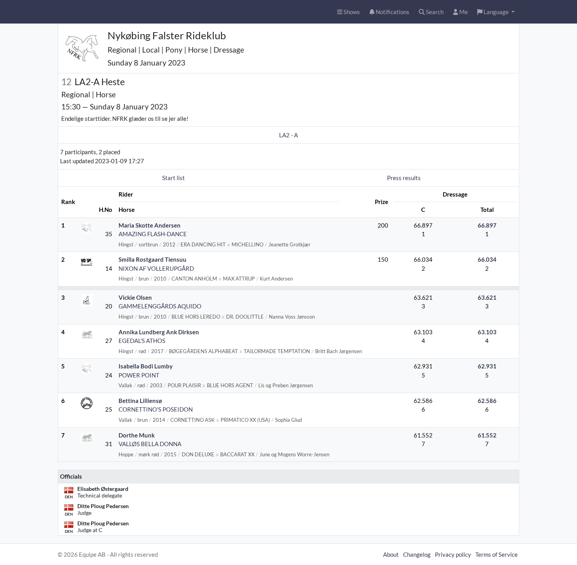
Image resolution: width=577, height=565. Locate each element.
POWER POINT (139, 375)
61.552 (487, 435)
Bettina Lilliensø (140, 400)
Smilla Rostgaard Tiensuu (152, 259)
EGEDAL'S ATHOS (142, 340)
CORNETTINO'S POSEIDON (156, 409)
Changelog (417, 554)
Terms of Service (496, 554)
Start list (173, 177)
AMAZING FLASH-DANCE (153, 233)
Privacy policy (453, 554)
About (391, 554)
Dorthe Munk (137, 435)
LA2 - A (288, 135)
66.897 (487, 225)
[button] (496, 12)
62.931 (487, 366)
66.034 (487, 259)
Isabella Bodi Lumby (146, 366)
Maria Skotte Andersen (150, 225)
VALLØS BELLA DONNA (150, 443)
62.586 (487, 400)
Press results (404, 177)
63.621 (487, 297)
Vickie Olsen (135, 297)
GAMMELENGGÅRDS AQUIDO (160, 306)
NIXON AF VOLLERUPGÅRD (156, 268)
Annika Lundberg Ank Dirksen (159, 331)
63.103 (487, 331)
